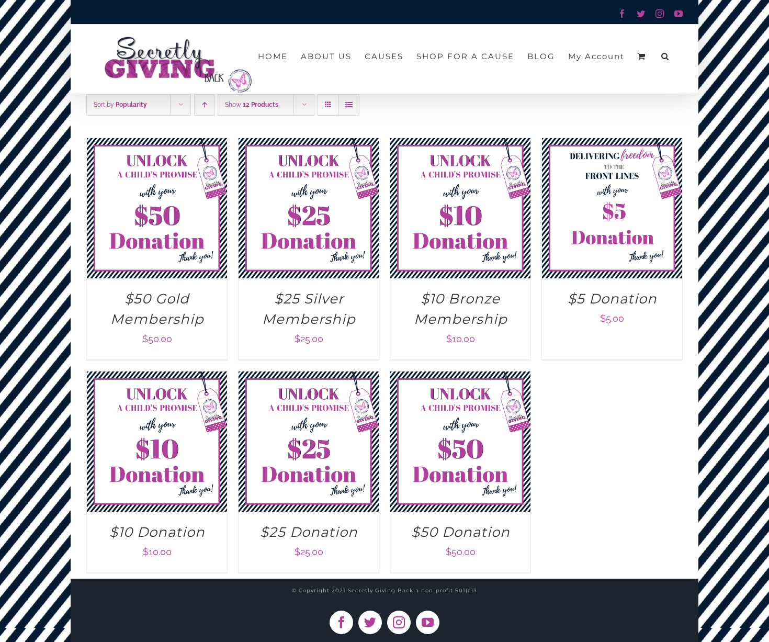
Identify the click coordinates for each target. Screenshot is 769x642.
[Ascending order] (204, 105)
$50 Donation (460, 532)
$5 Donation (612, 298)
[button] (665, 56)
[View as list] (348, 105)
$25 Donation (309, 532)
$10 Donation (157, 532)
